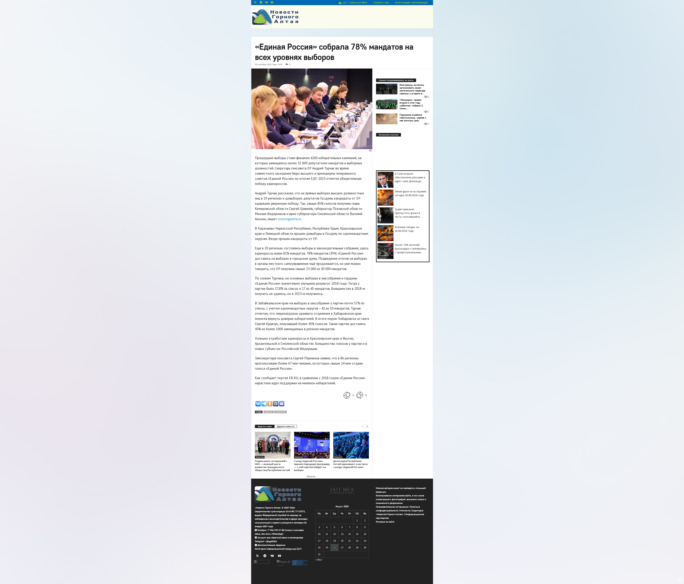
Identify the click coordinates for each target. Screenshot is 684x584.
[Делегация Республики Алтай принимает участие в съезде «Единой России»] (351, 445)
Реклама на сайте (385, 521)
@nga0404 (271, 541)
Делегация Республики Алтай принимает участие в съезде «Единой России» (350, 464)
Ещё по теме (265, 426)
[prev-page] (363, 426)
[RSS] (255, 2)
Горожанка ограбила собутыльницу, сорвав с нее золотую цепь (413, 118)
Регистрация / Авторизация (411, 2)
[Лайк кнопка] (347, 395)
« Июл (318, 559)
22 (357, 541)
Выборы (268, 412)
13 (342, 534)
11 (327, 534)
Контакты (405, 510)
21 (349, 541)
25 (327, 547)
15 (357, 534)
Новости (260, 457)
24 (319, 547)
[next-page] (367, 426)
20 (342, 541)
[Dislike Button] (359, 395)
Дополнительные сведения (271, 545)
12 (334, 534)
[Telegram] (261, 2)
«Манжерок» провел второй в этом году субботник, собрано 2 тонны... (411, 104)
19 (334, 541)
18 (327, 541)
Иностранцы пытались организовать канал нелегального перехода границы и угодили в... (412, 89)
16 (365, 534)
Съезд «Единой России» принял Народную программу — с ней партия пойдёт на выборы (312, 465)
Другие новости (285, 426)
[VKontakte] (266, 2)
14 (349, 534)
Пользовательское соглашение (392, 507)
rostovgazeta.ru (289, 219)
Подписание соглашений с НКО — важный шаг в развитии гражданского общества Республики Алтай (272, 465)
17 (319, 541)
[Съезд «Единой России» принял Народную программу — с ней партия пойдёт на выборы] (312, 445)
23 (365, 541)
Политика (280, 412)
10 (319, 534)
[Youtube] (272, 2)
